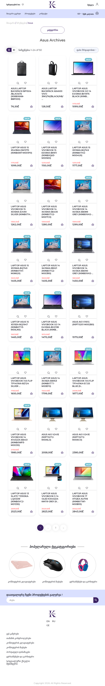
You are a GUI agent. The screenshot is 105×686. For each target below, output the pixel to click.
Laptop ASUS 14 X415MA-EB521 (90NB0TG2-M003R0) (51, 269)
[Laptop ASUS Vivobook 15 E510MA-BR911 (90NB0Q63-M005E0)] (52, 127)
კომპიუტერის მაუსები (16, 647)
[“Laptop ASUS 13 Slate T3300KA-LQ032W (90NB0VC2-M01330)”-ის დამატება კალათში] (31, 511)
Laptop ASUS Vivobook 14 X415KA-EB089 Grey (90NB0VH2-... (82, 210)
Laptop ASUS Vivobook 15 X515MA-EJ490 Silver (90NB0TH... (21, 210)
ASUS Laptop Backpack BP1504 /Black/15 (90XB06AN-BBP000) (21, 93)
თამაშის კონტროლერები (18, 638)
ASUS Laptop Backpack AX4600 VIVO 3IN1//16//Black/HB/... (52, 93)
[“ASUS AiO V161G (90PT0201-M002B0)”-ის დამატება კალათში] (93, 337)
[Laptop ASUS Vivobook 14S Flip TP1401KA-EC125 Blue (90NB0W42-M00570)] (83, 358)
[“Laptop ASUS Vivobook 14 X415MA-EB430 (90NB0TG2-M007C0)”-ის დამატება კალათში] (62, 224)
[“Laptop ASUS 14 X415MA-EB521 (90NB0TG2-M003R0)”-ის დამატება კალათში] (62, 281)
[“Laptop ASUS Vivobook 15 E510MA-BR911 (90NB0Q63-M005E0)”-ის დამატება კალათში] (62, 165)
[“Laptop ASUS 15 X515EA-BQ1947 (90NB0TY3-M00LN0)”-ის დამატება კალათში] (31, 337)
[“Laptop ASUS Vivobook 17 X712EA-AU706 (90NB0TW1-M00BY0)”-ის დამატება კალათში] (93, 511)
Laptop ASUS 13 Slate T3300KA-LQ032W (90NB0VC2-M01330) (20, 498)
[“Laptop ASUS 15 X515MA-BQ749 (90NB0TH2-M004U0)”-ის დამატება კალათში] (93, 165)
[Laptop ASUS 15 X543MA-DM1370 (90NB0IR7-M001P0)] (21, 127)
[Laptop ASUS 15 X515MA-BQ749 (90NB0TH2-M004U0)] (83, 127)
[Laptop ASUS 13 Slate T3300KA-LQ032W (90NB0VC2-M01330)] (21, 473)
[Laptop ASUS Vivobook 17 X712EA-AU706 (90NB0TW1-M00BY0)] (83, 473)
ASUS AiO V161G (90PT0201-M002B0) (83, 323)
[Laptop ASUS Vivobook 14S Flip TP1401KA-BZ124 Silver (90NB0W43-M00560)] (21, 358)
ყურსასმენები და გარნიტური (20, 656)
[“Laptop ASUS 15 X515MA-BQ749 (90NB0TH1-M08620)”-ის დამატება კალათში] (31, 281)
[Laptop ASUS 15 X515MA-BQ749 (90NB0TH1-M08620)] (21, 245)
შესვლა (90, 5)
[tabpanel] (21, 567)
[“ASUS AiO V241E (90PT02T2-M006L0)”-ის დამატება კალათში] (62, 452)
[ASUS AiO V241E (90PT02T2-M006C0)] (83, 414)
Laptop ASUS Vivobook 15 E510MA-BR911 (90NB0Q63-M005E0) (49, 152)
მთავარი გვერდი (13, 13)
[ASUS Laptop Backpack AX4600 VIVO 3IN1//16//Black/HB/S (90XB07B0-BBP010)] (52, 68)
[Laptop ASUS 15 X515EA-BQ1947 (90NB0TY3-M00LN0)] (21, 302)
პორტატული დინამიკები (18, 652)
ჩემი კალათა (88, 14)
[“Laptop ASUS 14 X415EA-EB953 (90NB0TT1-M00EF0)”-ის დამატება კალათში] (62, 393)
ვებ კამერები (12, 634)
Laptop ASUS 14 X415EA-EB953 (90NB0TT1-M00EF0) (51, 382)
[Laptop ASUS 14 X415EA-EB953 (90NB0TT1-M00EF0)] (52, 358)
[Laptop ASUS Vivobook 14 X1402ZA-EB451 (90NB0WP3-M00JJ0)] (21, 414)
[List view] (14, 50)
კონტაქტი (43, 13)
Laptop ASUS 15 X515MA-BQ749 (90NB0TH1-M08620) (20, 269)
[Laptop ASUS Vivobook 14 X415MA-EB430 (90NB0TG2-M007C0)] (52, 186)
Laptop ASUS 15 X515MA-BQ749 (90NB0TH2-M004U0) (81, 151)
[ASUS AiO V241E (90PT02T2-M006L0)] (52, 414)
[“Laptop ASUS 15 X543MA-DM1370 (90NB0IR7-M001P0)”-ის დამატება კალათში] (31, 165)
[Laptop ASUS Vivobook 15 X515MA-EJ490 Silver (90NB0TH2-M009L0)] (21, 186)
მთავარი (10, 23)
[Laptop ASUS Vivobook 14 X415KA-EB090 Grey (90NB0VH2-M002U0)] (83, 245)
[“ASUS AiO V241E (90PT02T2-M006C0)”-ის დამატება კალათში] (93, 452)
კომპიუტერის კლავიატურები (20, 643)
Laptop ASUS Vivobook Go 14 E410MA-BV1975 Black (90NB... (81, 92)
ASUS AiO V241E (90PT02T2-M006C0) (81, 437)
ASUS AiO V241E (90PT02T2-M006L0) (50, 437)
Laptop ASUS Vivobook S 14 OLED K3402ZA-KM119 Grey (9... (50, 497)
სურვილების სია (13, 4)
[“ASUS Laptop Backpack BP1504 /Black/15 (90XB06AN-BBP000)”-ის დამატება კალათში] (31, 106)
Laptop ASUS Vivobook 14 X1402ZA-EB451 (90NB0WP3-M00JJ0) (19, 439)
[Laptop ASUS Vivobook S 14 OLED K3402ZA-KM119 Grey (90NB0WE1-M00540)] (52, 473)
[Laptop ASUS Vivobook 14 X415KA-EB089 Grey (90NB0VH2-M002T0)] (83, 186)
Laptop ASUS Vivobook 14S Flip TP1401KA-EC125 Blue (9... (83, 382)
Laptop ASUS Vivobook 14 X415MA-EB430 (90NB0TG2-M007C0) (50, 211)
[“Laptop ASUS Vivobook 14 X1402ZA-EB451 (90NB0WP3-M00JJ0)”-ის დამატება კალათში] (31, 452)
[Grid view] (9, 50)
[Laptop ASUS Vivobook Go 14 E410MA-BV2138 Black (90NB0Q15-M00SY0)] (52, 302)
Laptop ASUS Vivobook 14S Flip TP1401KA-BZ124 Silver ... (21, 382)
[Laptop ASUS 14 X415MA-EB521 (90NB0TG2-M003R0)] (52, 245)
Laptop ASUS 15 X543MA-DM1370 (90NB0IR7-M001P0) (21, 150)
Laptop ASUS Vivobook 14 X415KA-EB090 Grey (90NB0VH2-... (82, 269)
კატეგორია (52, 30)
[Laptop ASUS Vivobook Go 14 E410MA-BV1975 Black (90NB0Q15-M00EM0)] (83, 68)
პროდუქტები (30, 13)
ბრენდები (21, 23)
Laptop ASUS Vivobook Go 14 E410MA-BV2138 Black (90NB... (51, 326)
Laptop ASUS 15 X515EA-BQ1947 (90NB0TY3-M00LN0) (20, 326)
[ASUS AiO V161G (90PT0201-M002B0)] (83, 302)
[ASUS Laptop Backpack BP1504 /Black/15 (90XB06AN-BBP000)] (21, 68)
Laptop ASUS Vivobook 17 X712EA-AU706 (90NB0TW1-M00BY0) (80, 498)
